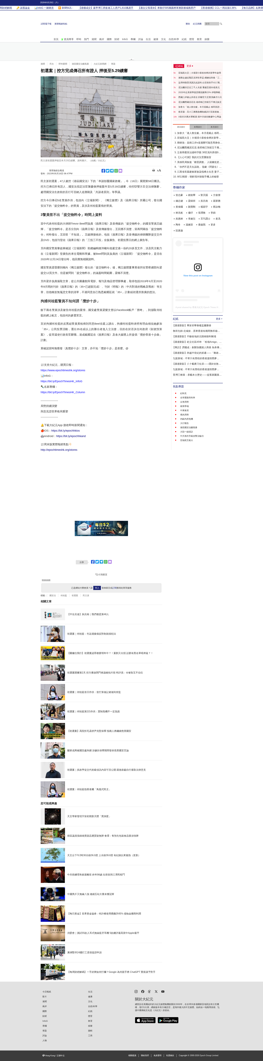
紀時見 (183, 393)
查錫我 (201, 224)
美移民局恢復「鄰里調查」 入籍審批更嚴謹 (199, 162)
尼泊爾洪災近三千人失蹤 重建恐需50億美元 (199, 87)
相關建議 (132, 1055)
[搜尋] (221, 23)
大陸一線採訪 (186, 431)
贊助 (188, 24)
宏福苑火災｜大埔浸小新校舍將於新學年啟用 (199, 73)
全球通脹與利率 (187, 397)
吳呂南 (204, 201)
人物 (44, 1040)
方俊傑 (216, 195)
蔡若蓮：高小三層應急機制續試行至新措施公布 (199, 112)
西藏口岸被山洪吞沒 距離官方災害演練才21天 (200, 97)
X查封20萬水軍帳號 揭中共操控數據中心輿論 (199, 116)
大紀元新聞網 (100, 64)
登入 (97, 588)
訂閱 (114, 588)
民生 (52, 64)
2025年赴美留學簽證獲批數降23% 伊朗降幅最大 (200, 92)
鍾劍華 (191, 195)
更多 (213, 224)
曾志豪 (179, 195)
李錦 (213, 212)
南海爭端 (184, 406)
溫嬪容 (189, 224)
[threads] (149, 991)
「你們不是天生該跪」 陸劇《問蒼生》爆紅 (199, 167)
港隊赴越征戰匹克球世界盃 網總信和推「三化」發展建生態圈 (198, 77)
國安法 (52, 595)
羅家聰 (216, 201)
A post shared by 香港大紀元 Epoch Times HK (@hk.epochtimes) (206, 307)
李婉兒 (191, 218)
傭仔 (190, 212)
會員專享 (69, 39)
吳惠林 (179, 218)
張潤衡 (201, 212)
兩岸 (101, 39)
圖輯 (90, 1030)
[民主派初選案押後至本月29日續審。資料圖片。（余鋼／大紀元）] (101, 116)
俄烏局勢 (184, 414)
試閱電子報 (46, 24)
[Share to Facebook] (103, 171)
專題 (113, 64)
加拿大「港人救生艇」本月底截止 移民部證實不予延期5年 (200, 107)
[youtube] (163, 991)
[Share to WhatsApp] (116, 171)
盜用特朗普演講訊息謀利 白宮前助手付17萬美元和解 (200, 82)
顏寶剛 (191, 206)
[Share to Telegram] (112, 171)
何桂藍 (64, 595)
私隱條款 (170, 1055)
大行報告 (184, 423)
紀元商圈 (197, 24)
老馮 (218, 218)
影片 (44, 996)
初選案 (75, 595)
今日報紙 (46, 991)
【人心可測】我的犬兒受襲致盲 (194, 157)
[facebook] (142, 991)
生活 (148, 39)
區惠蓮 (179, 230)
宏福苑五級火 (186, 440)
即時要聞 (63, 64)
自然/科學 (174, 39)
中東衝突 (184, 410)
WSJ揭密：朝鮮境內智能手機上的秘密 (198, 176)
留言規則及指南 (46, 580)
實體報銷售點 (60, 24)
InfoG (125, 39)
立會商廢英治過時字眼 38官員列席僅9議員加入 (199, 152)
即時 (78, 39)
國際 (109, 39)
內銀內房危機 (186, 419)
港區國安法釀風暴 (80, 64)
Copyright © (184, 1055)
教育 (199, 39)
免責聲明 (157, 1055)
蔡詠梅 (216, 206)
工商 (90, 1035)
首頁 (56, 39)
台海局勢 (184, 402)
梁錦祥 (191, 201)
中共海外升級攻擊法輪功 (192, 436)
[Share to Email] (120, 171)
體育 (191, 39)
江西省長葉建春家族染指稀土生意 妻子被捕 (199, 172)
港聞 (94, 39)
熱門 (86, 39)
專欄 (133, 39)
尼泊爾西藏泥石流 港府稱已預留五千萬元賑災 (200, 102)
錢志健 (179, 201)
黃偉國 (179, 206)
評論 (140, 39)
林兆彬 (179, 212)
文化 (163, 39)
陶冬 (178, 224)
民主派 (86, 595)
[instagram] (136, 991)
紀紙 (184, 39)
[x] (156, 991)
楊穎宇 (204, 206)
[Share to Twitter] (107, 171)
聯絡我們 (145, 1055)
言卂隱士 (205, 218)
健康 (155, 39)
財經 (116, 39)
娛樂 (207, 39)
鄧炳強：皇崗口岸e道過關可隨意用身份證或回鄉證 (199, 143)
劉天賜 (204, 195)
